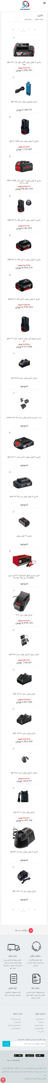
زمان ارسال (17, 1022)
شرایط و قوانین (39, 1028)
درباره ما (41, 1022)
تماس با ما (40, 1031)
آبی (25, 1078)
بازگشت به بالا (21, 930)
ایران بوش (42, 1071)
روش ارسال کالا (15, 1019)
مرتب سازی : (38, 19)
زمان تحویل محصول (14, 1025)
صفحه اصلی (40, 1019)
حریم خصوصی (39, 1025)
